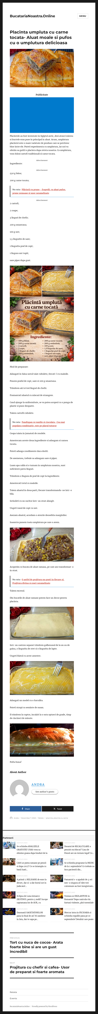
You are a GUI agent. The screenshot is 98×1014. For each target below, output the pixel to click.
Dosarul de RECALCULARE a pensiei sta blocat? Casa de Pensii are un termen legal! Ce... (79, 849)
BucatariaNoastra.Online (32, 16)
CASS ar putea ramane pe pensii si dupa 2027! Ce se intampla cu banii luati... (31, 866)
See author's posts (44, 791)
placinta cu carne (61, 818)
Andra (38, 785)
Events (13, 998)
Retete (41, 818)
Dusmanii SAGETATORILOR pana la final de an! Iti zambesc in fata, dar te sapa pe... (31, 916)
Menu (82, 16)
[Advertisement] (42, 115)
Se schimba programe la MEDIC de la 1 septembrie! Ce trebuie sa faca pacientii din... (79, 866)
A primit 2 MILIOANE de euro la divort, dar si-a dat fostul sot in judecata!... (31, 882)
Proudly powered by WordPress (44, 1006)
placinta (49, 818)
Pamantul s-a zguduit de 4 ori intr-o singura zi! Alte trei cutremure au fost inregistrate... (79, 882)
